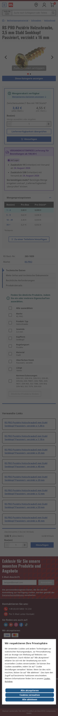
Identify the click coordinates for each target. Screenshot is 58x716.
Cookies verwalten (30, 694)
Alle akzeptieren (30, 690)
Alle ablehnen (29, 699)
